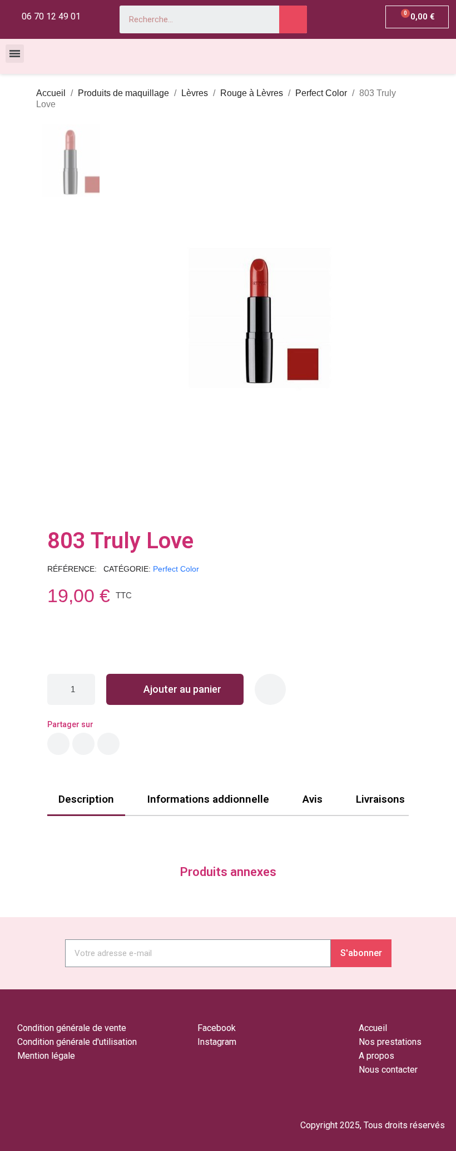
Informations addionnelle (208, 799)
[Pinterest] (108, 744)
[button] (117, 319)
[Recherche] (293, 19)
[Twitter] (83, 744)
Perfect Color (176, 568)
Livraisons (380, 799)
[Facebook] (58, 744)
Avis (313, 799)
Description (86, 799)
